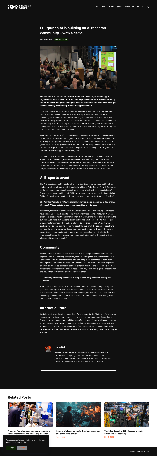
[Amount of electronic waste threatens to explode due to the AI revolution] (78, 414)
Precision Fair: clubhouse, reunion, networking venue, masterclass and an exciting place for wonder (29, 434)
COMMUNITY (129, 7)
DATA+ (111, 7)
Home (132, 451)
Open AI (108, 138)
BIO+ (97, 7)
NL (143, 7)
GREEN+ (119, 7)
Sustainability (61, 39)
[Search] (148, 7)
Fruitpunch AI (63, 96)
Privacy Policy (143, 451)
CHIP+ (104, 7)
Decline (22, 448)
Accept (11, 448)
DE (138, 7)
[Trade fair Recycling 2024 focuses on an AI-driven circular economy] (126, 414)
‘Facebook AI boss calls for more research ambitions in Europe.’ (68, 205)
